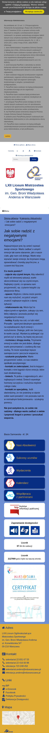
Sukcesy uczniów (26, 457)
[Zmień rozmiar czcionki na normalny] (17, 151)
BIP (7, 686)
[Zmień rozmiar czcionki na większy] (23, 151)
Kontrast (38, 151)
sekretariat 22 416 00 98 (17, 663)
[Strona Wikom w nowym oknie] (8, 731)
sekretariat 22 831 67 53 (17, 659)
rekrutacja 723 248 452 (16, 666)
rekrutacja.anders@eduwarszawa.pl (22, 673)
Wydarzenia (23, 470)
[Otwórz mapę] (18, 718)
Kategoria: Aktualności (31, 218)
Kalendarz (22, 482)
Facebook (10, 692)
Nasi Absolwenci (26, 445)
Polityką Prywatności (21, 5)
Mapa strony (31, 145)
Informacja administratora (25, 155)
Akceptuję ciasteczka (33, 12)
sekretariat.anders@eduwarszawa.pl (23, 669)
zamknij (7, 136)
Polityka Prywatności (15, 696)
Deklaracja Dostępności (17, 699)
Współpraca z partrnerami (24, 495)
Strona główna (19, 145)
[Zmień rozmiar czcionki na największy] (29, 151)
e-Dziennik (10, 689)
